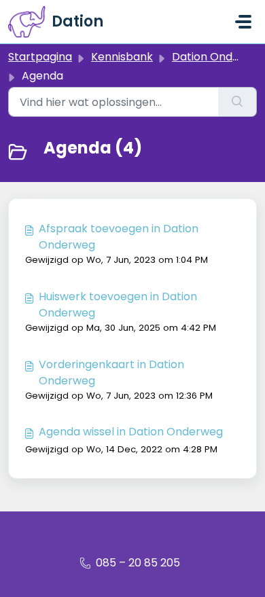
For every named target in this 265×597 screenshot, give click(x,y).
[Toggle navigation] (243, 22)
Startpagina (40, 57)
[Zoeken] (237, 102)
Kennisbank (122, 57)
